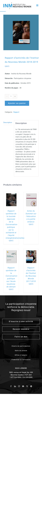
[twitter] (27, 386)
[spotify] (31, 386)
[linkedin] (15, 386)
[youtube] (23, 386)
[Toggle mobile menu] (37, 5)
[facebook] (11, 386)
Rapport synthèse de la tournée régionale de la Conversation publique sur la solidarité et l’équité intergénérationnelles (15, 224)
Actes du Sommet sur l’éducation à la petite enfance (31, 216)
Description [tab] (7, 122)
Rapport (16, 112)
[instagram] (19, 386)
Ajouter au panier (17, 103)
